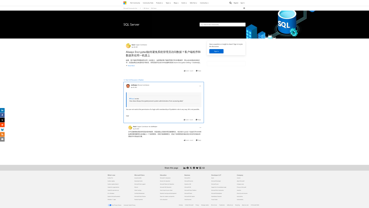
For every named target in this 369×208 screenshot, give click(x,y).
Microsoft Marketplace (216, 193)
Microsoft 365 (187, 187)
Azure (212, 178)
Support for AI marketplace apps (218, 187)
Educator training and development (168, 193)
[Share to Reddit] (194, 168)
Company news (240, 184)
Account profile (137, 178)
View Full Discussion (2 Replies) (134, 80)
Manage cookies (205, 205)
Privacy (197, 205)
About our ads (245, 205)
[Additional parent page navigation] (140, 8)
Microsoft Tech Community (217, 190)
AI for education (163, 199)
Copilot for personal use (113, 190)
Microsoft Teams (188, 193)
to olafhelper (153, 126)
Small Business (187, 199)
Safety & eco (230, 205)
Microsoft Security (188, 181)
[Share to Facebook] (188, 168)
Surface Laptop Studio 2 (113, 184)
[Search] (230, 3)
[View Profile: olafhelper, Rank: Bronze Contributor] (128, 86)
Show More (131, 66)
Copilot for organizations (113, 187)
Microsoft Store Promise (140, 196)
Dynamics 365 (187, 184)
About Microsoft (240, 181)
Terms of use (214, 205)
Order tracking (137, 190)
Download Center (138, 181)
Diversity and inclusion (242, 193)
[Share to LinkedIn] (184, 168)
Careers (239, 178)
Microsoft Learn (215, 184)
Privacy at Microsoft (241, 187)
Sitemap (181, 205)
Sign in (216, 51)
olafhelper (134, 85)
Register (236, 3)
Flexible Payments (138, 199)
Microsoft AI (187, 178)
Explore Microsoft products (114, 196)
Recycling (237, 205)
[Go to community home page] (124, 2)
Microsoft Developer (216, 181)
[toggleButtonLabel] (244, 8)
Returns (136, 187)
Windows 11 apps (112, 199)
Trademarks (222, 205)
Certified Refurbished (139, 193)
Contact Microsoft (189, 205)
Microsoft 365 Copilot (189, 196)
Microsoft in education (165, 178)
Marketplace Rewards (216, 196)
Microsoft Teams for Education (167, 184)
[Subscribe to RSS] (200, 168)
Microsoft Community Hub (130, 8)
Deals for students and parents (167, 196)
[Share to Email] (203, 168)
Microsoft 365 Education (165, 187)
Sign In (243, 3)
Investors (239, 190)
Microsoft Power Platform (190, 190)
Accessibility (240, 196)
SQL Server (146, 8)
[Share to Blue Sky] (197, 168)
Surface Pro (110, 178)
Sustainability (240, 199)
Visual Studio (214, 199)
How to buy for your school (166, 190)
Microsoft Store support (139, 184)
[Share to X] (191, 168)
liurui (133, 45)
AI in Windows (111, 193)
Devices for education (165, 181)
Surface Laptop (111, 181)
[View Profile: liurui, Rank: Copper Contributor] (128, 45)
